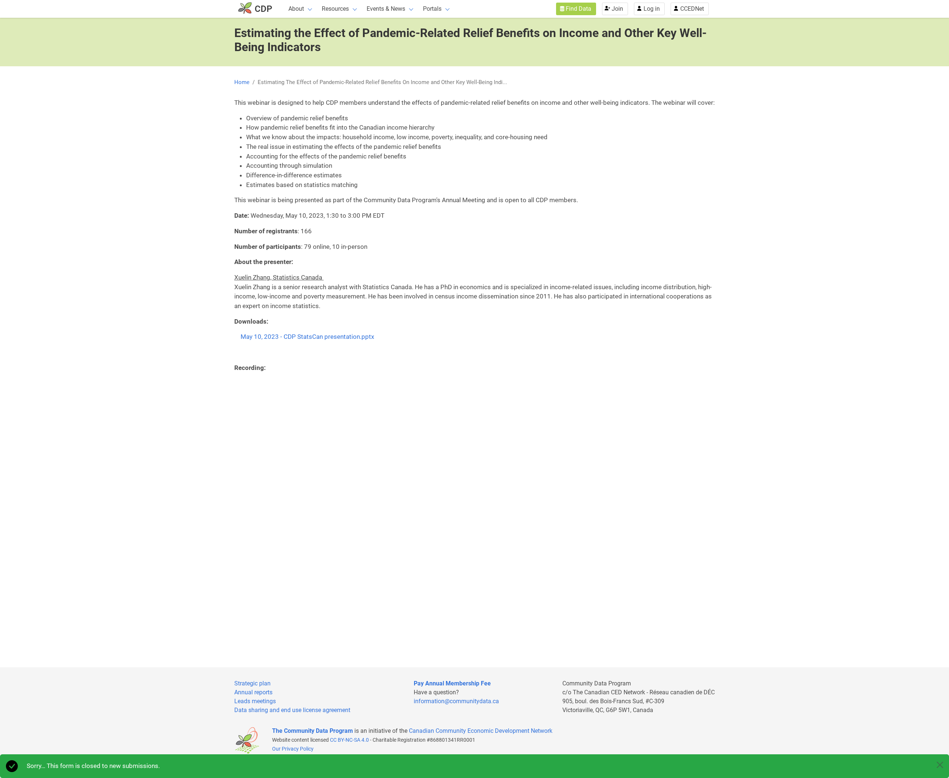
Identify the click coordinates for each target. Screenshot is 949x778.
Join (617, 8)
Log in (652, 8)
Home (241, 82)
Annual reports (253, 692)
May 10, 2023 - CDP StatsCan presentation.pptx (307, 336)
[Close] (940, 764)
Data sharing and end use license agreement (292, 710)
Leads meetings (255, 701)
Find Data (578, 8)
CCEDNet (692, 8)
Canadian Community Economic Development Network (480, 730)
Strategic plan (252, 683)
